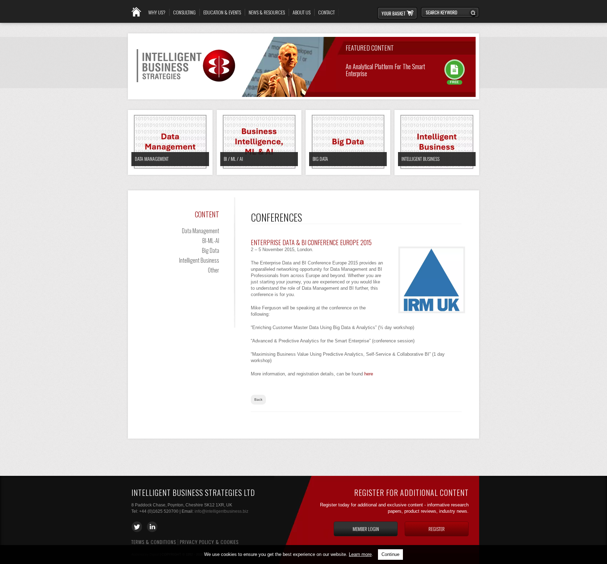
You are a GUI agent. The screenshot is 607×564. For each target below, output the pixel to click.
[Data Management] (170, 142)
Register (437, 528)
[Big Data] (348, 142)
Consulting (184, 12)
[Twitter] (136, 527)
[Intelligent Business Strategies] (186, 87)
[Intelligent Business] (437, 142)
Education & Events (222, 12)
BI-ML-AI (210, 240)
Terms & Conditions (153, 541)
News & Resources (267, 12)
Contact (326, 12)
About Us (302, 12)
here (368, 373)
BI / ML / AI (233, 158)
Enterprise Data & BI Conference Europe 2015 (311, 242)
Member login (366, 528)
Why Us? (156, 12)
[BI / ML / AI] (259, 142)
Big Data (320, 158)
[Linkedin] (152, 527)
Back (258, 399)
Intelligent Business (420, 158)
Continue (390, 554)
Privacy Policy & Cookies (209, 541)
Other (213, 270)
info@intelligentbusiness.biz (221, 511)
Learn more (360, 554)
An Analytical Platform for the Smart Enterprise (385, 69)
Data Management (152, 158)
